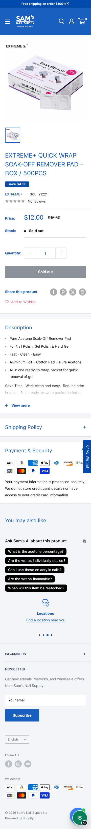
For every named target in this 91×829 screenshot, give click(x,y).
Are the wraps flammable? (30, 579)
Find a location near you (45, 620)
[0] (82, 21)
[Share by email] (82, 291)
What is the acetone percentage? (35, 551)
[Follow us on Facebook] (8, 763)
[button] (20, 302)
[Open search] (61, 21)
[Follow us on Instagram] (18, 763)
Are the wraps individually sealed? (36, 560)
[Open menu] (7, 22)
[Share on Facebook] (53, 291)
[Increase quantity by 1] (61, 253)
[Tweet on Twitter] (72, 291)
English (13, 739)
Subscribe (22, 715)
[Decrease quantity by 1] (29, 253)
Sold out (45, 271)
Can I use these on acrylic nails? (34, 569)
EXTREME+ (13, 194)
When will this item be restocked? (36, 588)
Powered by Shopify (19, 818)
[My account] (71, 21)
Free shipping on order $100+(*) (45, 4)
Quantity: (13, 253)
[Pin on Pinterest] (63, 291)
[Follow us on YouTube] (27, 763)
